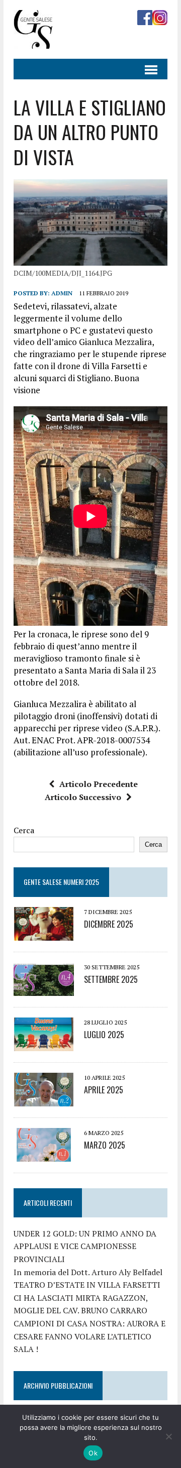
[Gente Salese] (33, 41)
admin (61, 293)
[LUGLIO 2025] (44, 1044)
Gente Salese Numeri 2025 (61, 881)
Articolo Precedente (98, 783)
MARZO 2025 (104, 1145)
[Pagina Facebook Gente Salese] (144, 18)
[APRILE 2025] (44, 1099)
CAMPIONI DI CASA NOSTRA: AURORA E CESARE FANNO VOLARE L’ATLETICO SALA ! (89, 1336)
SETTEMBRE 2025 (111, 979)
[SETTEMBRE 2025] (44, 988)
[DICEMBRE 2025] (44, 933)
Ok (93, 1453)
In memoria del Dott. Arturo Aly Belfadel (88, 1272)
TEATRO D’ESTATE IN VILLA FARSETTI (87, 1284)
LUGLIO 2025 (104, 1035)
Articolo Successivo (83, 797)
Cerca (24, 830)
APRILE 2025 (103, 1090)
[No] (168, 1436)
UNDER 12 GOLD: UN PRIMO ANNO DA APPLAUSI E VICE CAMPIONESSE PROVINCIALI (85, 1246)
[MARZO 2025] (44, 1154)
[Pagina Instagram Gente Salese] (159, 18)
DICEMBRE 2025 (108, 924)
